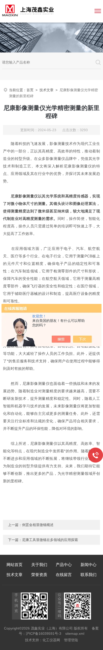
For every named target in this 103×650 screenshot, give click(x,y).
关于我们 (39, 565)
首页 (30, 90)
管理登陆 (71, 640)
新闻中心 (88, 565)
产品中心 (64, 565)
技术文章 (47, 90)
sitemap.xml (74, 634)
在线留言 (64, 575)
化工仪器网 (51, 640)
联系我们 (88, 575)
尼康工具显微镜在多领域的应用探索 (50, 540)
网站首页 (14, 565)
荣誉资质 (39, 575)
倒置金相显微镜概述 (38, 525)
